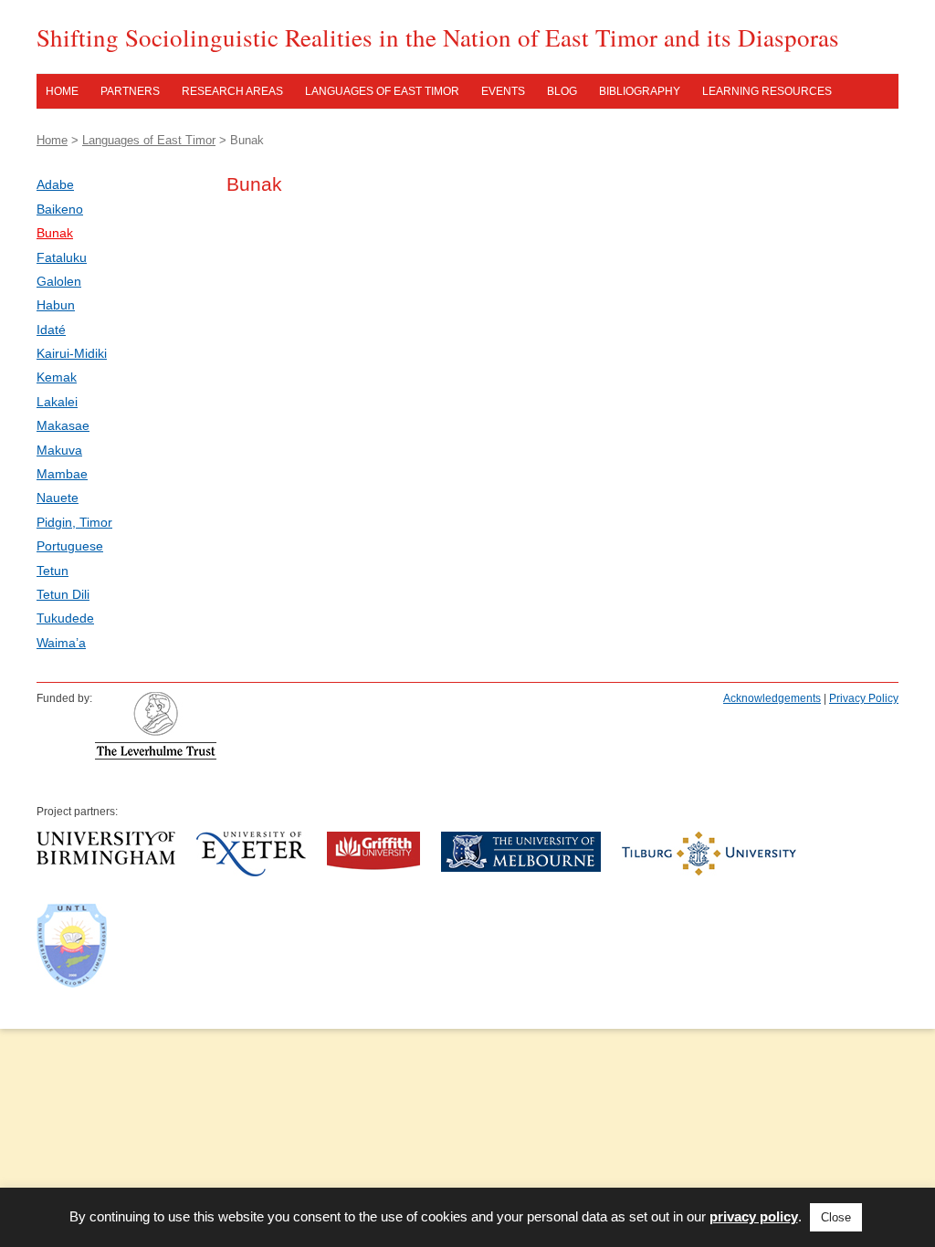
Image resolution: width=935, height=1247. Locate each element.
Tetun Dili (63, 594)
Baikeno (60, 209)
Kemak (57, 377)
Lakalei (57, 401)
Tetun (52, 570)
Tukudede (65, 618)
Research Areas (232, 91)
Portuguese (70, 546)
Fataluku (62, 257)
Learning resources (767, 91)
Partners (130, 91)
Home (62, 91)
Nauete (58, 497)
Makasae (63, 425)
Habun (56, 305)
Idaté (51, 329)
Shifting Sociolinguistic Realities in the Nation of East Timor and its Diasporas (438, 37)
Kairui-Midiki (72, 353)
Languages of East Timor (382, 91)
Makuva (59, 450)
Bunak (55, 232)
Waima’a (61, 642)
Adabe (55, 184)
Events (503, 91)
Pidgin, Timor (74, 522)
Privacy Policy (863, 698)
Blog (562, 91)
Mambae (62, 473)
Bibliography (639, 91)
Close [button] (836, 1217)
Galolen (59, 281)
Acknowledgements (772, 698)
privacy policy (753, 1216)
